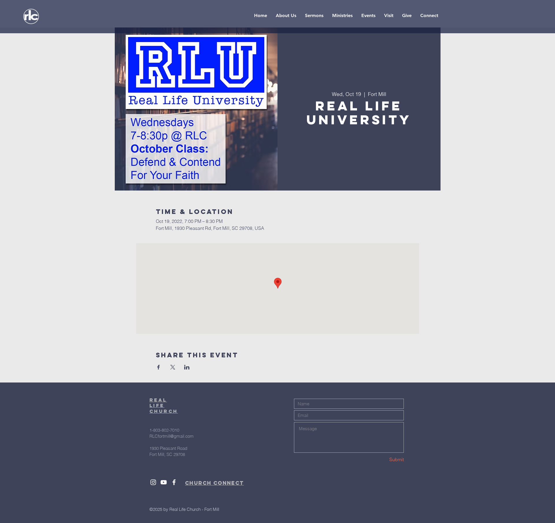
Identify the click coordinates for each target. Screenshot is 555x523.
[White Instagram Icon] (153, 482)
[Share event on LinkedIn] (187, 367)
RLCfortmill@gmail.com (171, 436)
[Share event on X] (172, 367)
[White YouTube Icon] (163, 482)
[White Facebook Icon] (174, 482)
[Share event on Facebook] (158, 367)
